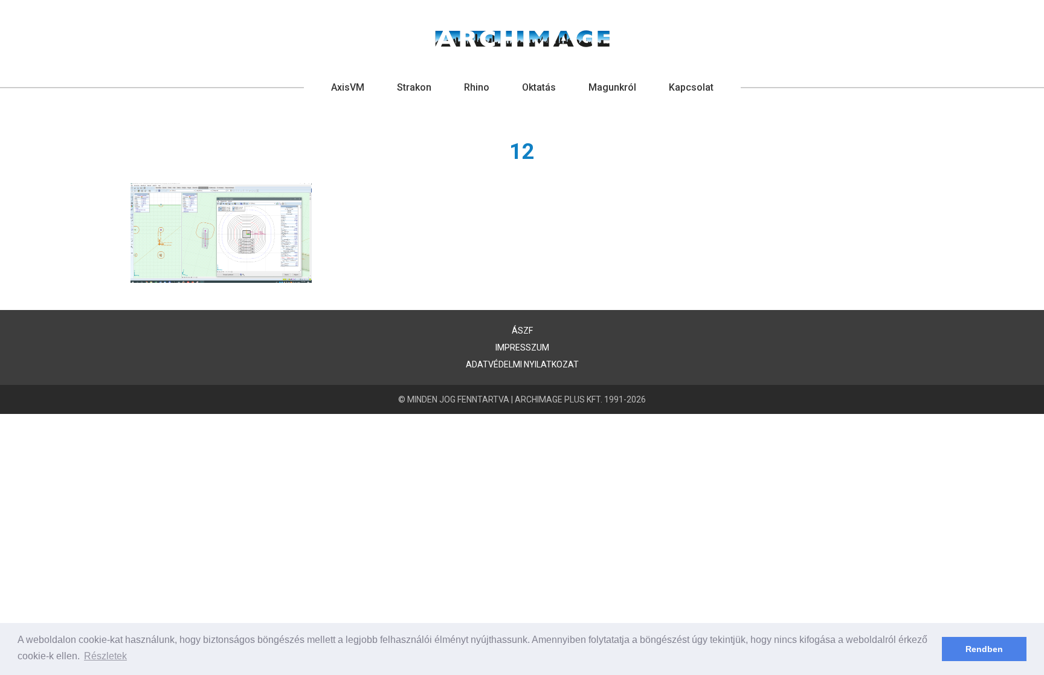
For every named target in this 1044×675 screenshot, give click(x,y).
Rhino (476, 87)
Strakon (414, 87)
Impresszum (522, 347)
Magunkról (612, 87)
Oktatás (539, 87)
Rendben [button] (984, 649)
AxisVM (347, 87)
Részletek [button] (105, 656)
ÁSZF (522, 330)
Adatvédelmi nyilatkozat (522, 364)
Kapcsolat (691, 87)
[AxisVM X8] (522, 38)
